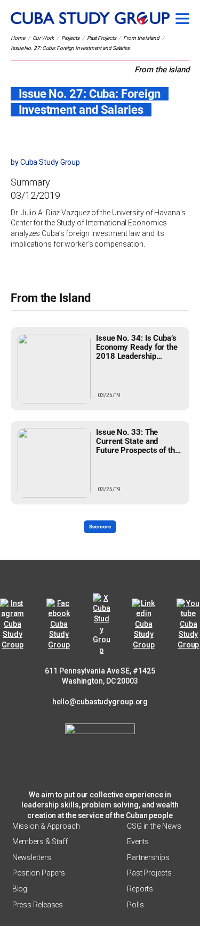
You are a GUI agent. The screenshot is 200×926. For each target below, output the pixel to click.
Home (18, 38)
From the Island (141, 38)
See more (100, 526)
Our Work (43, 38)
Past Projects (101, 38)
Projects (70, 38)
